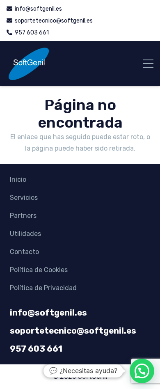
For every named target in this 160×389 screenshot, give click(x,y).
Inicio (18, 179)
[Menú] (148, 63)
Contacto (24, 252)
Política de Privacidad (43, 288)
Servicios (24, 197)
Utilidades (25, 234)
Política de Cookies (39, 270)
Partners (23, 216)
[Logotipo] (28, 63)
